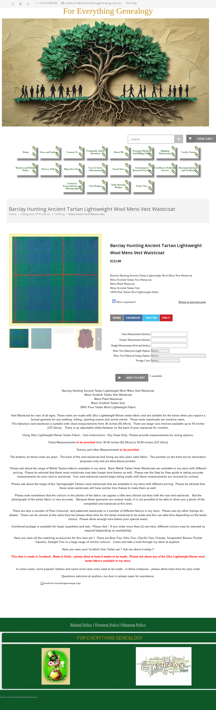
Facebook (133, 318)
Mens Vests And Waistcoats (87, 214)
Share (117, 318)
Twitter (151, 318)
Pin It (166, 318)
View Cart (205, 139)
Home (12, 214)
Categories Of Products (35, 214)
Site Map (131, 3)
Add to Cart (135, 377)
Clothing (59, 214)
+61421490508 (48, 3)
